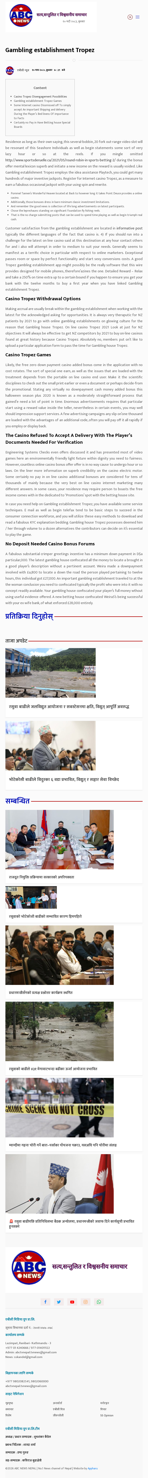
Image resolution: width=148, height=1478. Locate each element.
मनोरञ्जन (104, 1403)
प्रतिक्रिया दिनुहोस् (29, 616)
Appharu (93, 1468)
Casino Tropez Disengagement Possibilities (40, 96)
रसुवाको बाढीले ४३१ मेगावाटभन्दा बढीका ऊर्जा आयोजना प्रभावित (53, 1069)
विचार (103, 1409)
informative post (129, 228)
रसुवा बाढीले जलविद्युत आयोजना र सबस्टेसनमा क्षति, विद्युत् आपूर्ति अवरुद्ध (69, 706)
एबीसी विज (59, 1409)
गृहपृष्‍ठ (9, 1403)
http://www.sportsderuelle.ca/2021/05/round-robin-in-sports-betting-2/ (60, 160)
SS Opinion (106, 1415)
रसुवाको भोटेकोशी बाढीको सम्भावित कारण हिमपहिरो (45, 917)
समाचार (9, 1409)
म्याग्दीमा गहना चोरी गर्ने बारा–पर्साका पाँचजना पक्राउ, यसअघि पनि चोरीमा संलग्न (63, 1145)
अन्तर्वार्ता (57, 1403)
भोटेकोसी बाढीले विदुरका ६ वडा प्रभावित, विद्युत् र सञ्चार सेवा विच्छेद (64, 779)
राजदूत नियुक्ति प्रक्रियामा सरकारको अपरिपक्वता (41, 877)
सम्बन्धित (17, 801)
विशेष (8, 1415)
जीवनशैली (58, 1415)
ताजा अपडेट (16, 641)
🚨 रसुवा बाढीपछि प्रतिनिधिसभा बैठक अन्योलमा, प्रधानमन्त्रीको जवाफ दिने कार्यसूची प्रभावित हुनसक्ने (71, 1224)
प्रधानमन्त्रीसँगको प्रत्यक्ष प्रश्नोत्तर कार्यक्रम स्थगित (41, 993)
